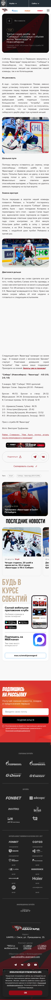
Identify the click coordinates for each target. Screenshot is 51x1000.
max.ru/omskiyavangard (25, 655)
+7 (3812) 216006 (27, 947)
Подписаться (25, 720)
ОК (25, 993)
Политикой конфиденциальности (17, 731)
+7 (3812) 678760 (41, 947)
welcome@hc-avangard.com (25, 957)
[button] (14, 457)
